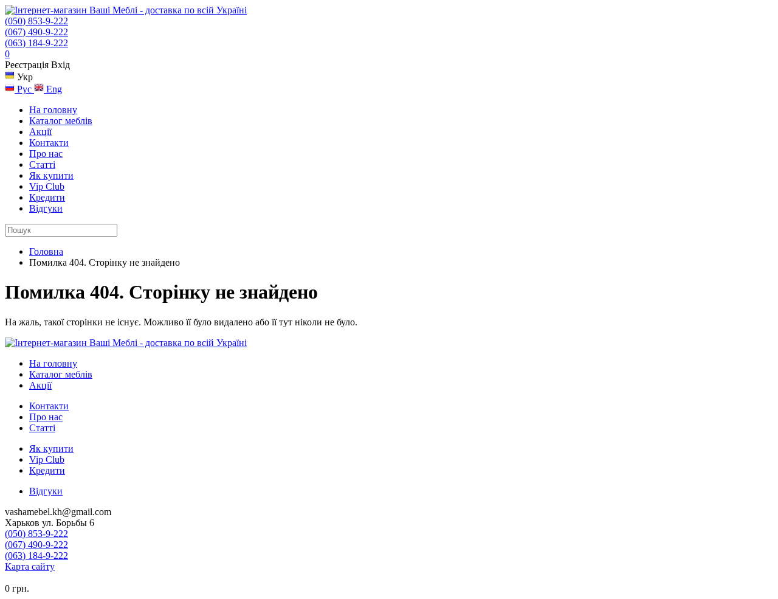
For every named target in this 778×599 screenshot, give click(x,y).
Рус (24, 89)
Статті (42, 164)
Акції (40, 131)
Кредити (47, 197)
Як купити (51, 175)
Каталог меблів (60, 121)
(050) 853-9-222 (36, 21)
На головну (53, 110)
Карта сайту (30, 566)
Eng (53, 89)
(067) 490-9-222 (36, 32)
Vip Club (46, 186)
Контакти (49, 142)
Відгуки (46, 208)
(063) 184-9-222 (36, 43)
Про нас (46, 153)
